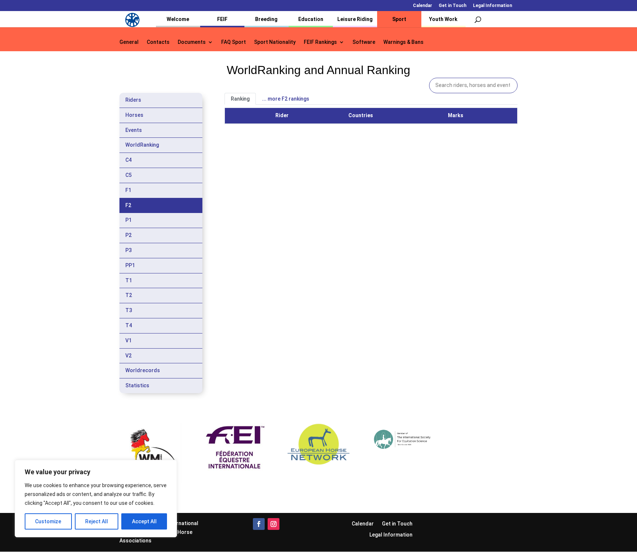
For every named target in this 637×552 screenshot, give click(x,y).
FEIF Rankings (320, 42)
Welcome (178, 19)
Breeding (266, 19)
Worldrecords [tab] (142, 370)
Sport (399, 19)
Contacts (158, 42)
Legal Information (492, 5)
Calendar (422, 5)
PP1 (130, 265)
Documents (192, 42)
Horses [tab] (134, 115)
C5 (128, 175)
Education (310, 19)
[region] (96, 498)
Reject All (96, 521)
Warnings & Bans (403, 42)
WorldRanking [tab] (142, 145)
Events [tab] (133, 130)
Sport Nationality (275, 42)
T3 (128, 310)
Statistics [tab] (137, 385)
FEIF (222, 19)
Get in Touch (452, 5)
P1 (128, 220)
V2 (128, 356)
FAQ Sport (233, 42)
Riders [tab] (133, 100)
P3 (128, 250)
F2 (128, 205)
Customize (48, 521)
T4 (128, 325)
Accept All (144, 521)
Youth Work (443, 19)
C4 (128, 160)
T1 (128, 280)
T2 (128, 295)
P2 (128, 235)
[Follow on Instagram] (273, 524)
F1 (128, 190)
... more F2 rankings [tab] (285, 99)
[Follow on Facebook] (259, 524)
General (129, 42)
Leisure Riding (355, 19)
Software (363, 42)
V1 (128, 340)
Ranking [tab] (240, 99)
